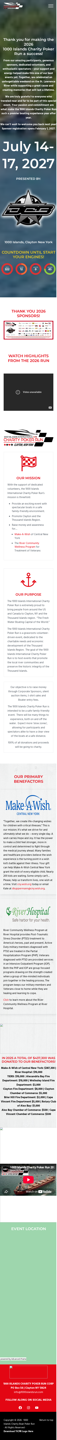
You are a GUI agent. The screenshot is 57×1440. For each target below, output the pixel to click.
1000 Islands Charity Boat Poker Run (19, 1422)
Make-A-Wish (22, 534)
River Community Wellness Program (27, 545)
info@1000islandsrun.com (28, 1392)
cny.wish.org (24, 884)
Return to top (46, 1420)
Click (6, 1000)
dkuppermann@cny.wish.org (28, 889)
